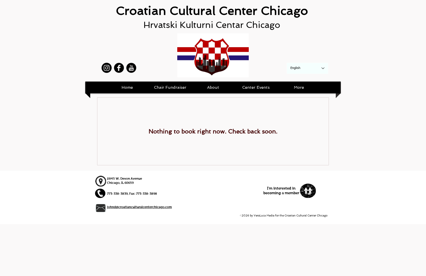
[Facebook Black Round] (119, 68)
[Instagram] (107, 68)
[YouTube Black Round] (131, 68)
